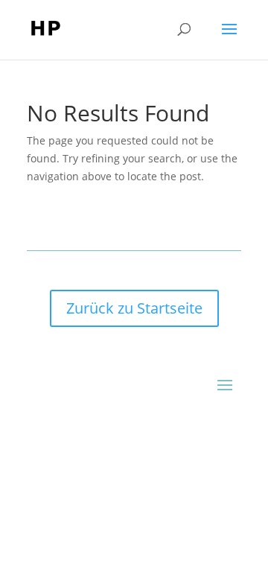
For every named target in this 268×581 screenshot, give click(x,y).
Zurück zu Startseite (134, 308)
